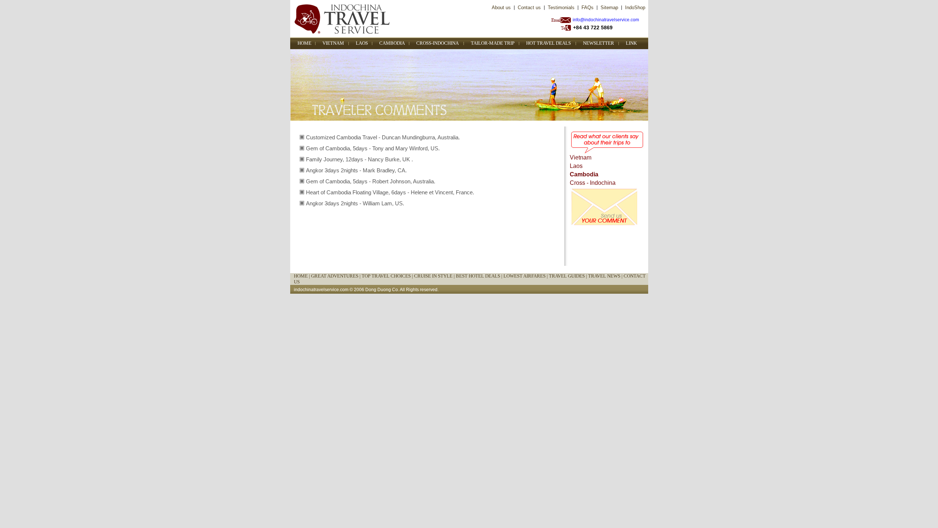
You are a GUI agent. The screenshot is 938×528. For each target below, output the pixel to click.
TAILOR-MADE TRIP (492, 43)
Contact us (529, 7)
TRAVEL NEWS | (606, 276)
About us (501, 7)
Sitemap (609, 7)
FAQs (587, 7)
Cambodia (584, 174)
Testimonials (561, 7)
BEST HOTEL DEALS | (479, 276)
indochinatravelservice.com (321, 289)
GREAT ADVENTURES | (336, 276)
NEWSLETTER (598, 43)
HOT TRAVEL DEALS (548, 43)
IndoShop (635, 7)
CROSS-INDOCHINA (437, 43)
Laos (576, 166)
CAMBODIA (392, 43)
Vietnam (580, 157)
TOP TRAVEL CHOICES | (388, 276)
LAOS (362, 43)
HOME (304, 43)
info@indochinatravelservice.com (606, 19)
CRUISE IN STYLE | (435, 276)
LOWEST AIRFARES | (526, 276)
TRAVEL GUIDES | (568, 276)
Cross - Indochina (593, 183)
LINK (631, 43)
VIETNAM (333, 43)
